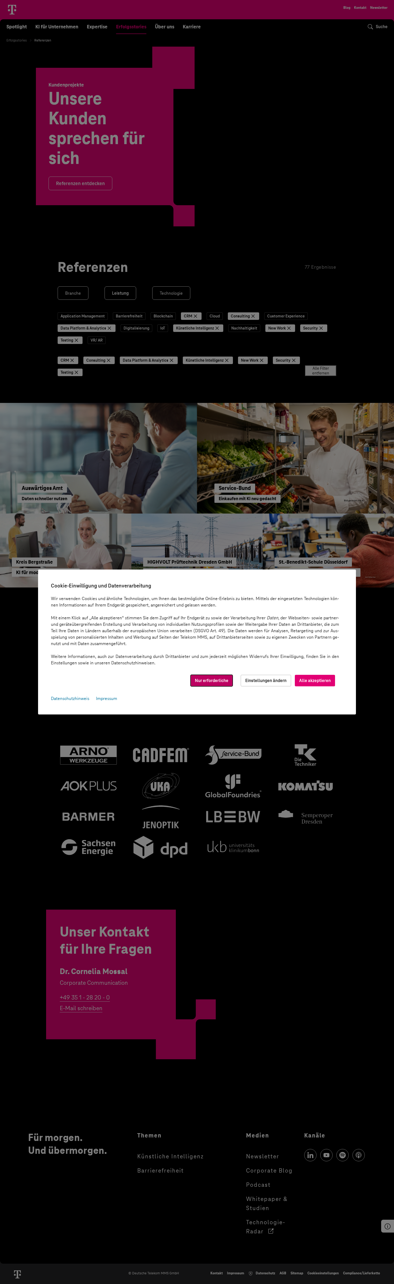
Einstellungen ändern (266, 680)
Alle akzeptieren (315, 680)
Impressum (106, 698)
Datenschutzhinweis (70, 698)
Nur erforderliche (211, 680)
